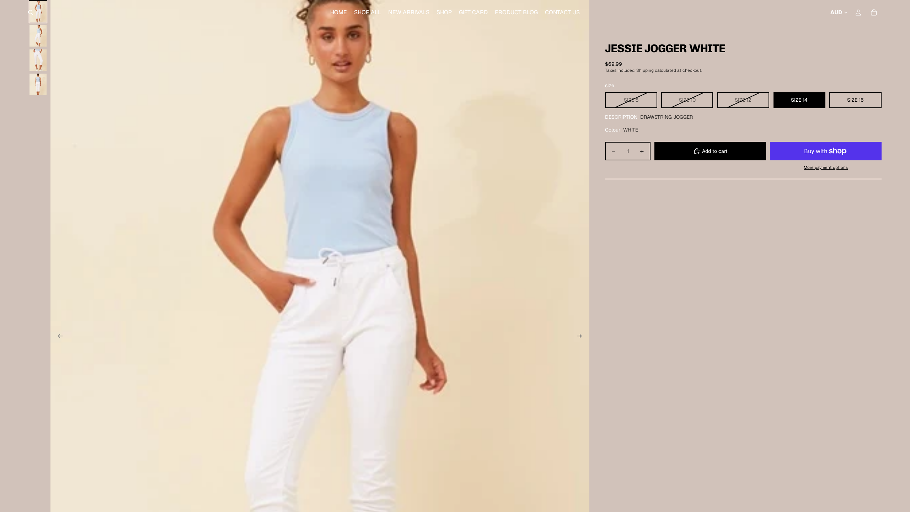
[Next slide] (581, 337)
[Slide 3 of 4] (38, 60)
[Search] (30, 12)
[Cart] (874, 12)
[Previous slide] (58, 337)
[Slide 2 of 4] (38, 36)
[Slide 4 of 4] (38, 84)
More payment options (826, 167)
